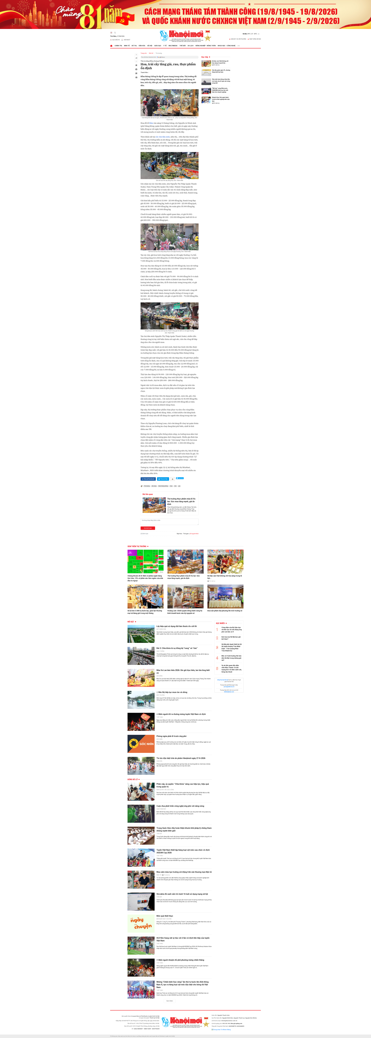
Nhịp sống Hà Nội (255, 39)
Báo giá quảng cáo (236, 1023)
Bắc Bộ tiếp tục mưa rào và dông (173, 692)
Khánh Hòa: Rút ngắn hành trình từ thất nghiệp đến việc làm (221, 99)
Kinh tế (127, 46)
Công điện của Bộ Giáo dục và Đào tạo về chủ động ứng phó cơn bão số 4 (232, 630)
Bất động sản (161, 629)
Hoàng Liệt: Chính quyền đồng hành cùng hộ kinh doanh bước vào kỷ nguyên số (184, 612)
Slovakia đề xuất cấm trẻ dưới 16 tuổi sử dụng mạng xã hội (182, 894)
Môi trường (161, 695)
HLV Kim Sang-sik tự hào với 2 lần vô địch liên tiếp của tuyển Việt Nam (183, 939)
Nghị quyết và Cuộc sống (165, 789)
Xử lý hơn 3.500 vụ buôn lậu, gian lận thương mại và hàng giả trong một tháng (145, 612)
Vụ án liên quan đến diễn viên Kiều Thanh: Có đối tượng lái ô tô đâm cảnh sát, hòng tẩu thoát (232, 669)
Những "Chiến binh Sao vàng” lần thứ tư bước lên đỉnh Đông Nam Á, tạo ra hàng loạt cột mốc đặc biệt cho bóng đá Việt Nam (183, 984)
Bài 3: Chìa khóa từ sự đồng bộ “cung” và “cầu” (177, 648)
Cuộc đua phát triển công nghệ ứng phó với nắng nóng (180, 806)
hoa (171, 486)
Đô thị (134, 46)
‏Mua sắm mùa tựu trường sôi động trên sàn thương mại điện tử (184, 872)
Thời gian (186, 533)
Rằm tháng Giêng (163, 486)
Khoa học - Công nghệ (226, 46)
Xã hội (149, 46)
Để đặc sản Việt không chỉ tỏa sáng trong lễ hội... (220, 62)
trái (175, 486)
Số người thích (194, 533)
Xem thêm (169, 1001)
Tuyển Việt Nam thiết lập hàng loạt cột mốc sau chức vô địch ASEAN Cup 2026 (183, 851)
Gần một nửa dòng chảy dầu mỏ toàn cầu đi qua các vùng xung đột (221, 81)
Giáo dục (157, 46)
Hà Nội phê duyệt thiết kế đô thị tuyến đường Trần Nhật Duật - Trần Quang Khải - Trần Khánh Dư (232, 647)
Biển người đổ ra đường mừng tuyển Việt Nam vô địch (182, 714)
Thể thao (160, 717)
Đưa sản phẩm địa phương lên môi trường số (224, 611)
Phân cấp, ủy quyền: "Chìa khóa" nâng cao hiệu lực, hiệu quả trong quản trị (183, 785)
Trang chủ (144, 53)
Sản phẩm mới (161, 809)
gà (179, 486)
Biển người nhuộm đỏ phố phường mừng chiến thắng (181, 960)
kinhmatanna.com (229, 692)
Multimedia (173, 46)
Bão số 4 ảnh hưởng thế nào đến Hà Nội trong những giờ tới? (231, 658)
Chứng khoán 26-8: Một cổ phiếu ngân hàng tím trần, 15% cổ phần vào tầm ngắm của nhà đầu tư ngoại (145, 578)
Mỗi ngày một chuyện (164, 919)
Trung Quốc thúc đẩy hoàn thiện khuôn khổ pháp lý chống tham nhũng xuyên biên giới (184, 829)
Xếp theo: (179, 533)
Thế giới (183, 46)
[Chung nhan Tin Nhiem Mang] (221, 1029)
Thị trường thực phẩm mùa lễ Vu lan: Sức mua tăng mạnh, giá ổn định (181, 501)
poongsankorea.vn (229, 686)
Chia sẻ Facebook (149, 479)
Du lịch (190, 46)
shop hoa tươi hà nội (222, 680)
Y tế (164, 46)
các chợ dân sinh (162, 137)
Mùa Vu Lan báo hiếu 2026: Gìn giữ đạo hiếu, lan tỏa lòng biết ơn (183, 671)
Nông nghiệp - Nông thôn (206, 46)
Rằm (151, 123)
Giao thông (160, 651)
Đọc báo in (116, 40)
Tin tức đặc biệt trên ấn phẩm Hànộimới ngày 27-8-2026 (181, 758)
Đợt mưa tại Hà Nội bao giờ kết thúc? (231, 638)
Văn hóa (142, 46)
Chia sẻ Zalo (164, 479)
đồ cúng (154, 486)
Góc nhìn (159, 739)
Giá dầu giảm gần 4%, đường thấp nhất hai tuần (221, 71)
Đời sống (160, 676)
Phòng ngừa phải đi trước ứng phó (171, 736)
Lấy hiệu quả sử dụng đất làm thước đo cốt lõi (177, 626)
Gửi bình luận (148, 528)
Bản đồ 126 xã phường (238, 39)
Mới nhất (127, 40)
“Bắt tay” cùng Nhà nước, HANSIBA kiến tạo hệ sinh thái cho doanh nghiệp (220, 90)
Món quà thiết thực (165, 916)
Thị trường (159, 53)
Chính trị (118, 46)
